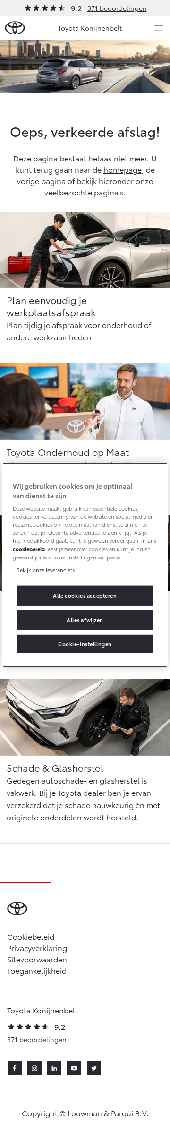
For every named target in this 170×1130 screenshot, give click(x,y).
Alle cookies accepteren (85, 595)
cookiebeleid (29, 548)
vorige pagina (41, 180)
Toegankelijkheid (37, 970)
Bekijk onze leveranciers (46, 569)
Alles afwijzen (85, 619)
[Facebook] (14, 1068)
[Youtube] (74, 1068)
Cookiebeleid (30, 936)
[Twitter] (94, 1068)
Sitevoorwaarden (37, 958)
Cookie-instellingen (85, 643)
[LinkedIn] (54, 1068)
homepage (122, 169)
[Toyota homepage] (15, 28)
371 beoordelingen (117, 8)
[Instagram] (34, 1068)
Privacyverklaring (37, 947)
